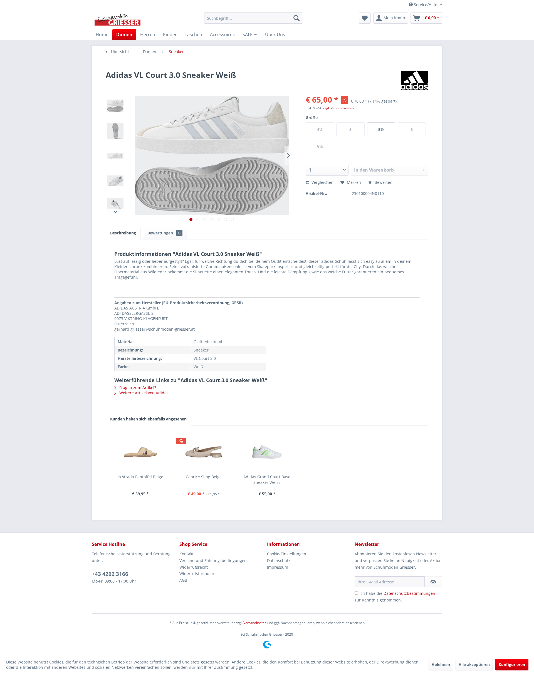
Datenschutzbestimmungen (409, 593)
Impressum (277, 567)
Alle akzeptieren (474, 664)
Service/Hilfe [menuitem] (425, 4)
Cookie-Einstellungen (286, 553)
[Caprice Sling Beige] (203, 451)
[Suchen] (296, 18)
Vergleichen (321, 182)
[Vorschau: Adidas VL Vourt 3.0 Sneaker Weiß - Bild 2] (115, 130)
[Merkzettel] (365, 18)
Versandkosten (254, 622)
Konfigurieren (512, 664)
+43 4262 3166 (110, 574)
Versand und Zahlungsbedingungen (213, 560)
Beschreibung (123, 233)
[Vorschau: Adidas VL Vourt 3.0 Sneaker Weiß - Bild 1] (115, 105)
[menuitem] (253, 18)
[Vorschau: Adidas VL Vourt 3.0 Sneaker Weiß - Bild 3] (115, 155)
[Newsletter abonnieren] (433, 581)
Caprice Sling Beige (204, 476)
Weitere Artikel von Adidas (143, 392)
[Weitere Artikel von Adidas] (414, 80)
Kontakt (186, 553)
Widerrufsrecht (193, 567)
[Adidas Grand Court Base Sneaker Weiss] (267, 451)
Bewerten (383, 182)
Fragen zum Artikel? (137, 387)
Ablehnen (441, 664)
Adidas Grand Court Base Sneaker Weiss (266, 479)
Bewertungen (164, 233)
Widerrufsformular (196, 573)
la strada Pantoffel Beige (140, 476)
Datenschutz (278, 560)
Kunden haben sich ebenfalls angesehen (148, 419)
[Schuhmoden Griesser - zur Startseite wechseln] (117, 19)
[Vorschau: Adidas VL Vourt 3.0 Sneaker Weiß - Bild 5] (115, 205)
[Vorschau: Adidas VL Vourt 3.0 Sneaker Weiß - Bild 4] (115, 180)
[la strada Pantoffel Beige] (140, 451)
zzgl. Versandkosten (338, 108)
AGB (183, 580)
